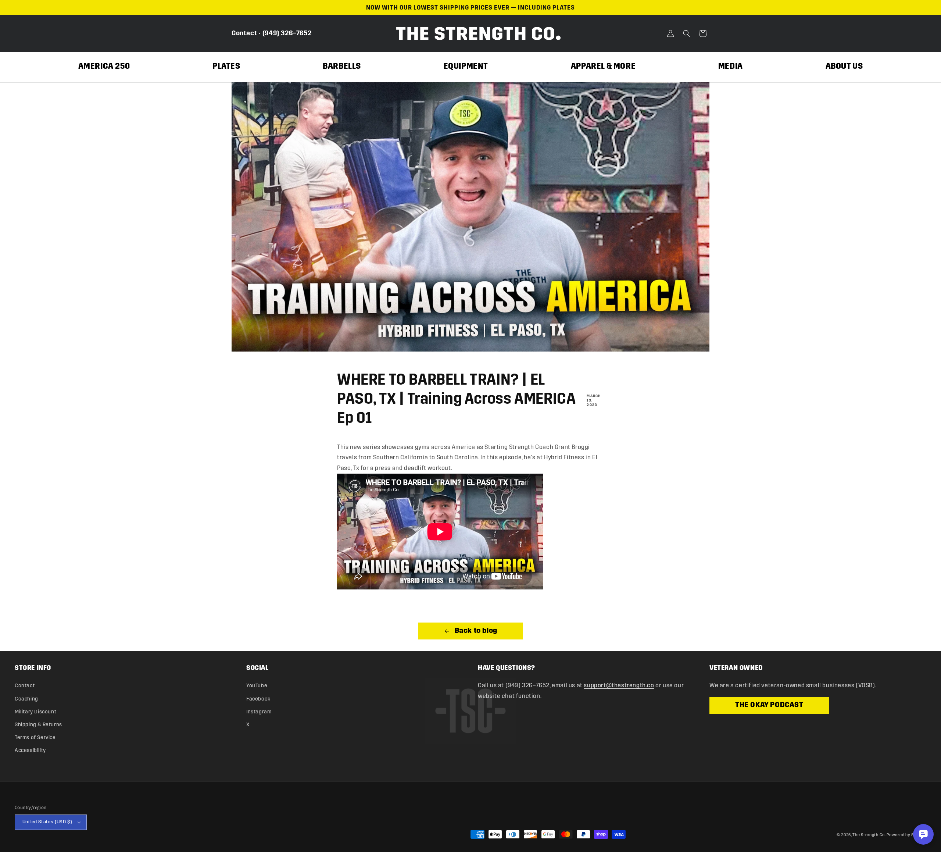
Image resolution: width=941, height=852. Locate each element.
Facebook (258, 699)
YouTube (256, 685)
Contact (244, 33)
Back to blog (475, 631)
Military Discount (35, 712)
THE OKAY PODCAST (769, 705)
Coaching (26, 699)
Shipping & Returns (38, 724)
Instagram (258, 712)
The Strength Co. (868, 835)
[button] (687, 33)
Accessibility (30, 750)
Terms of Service (35, 737)
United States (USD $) (47, 822)
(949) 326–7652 (286, 33)
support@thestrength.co (619, 685)
